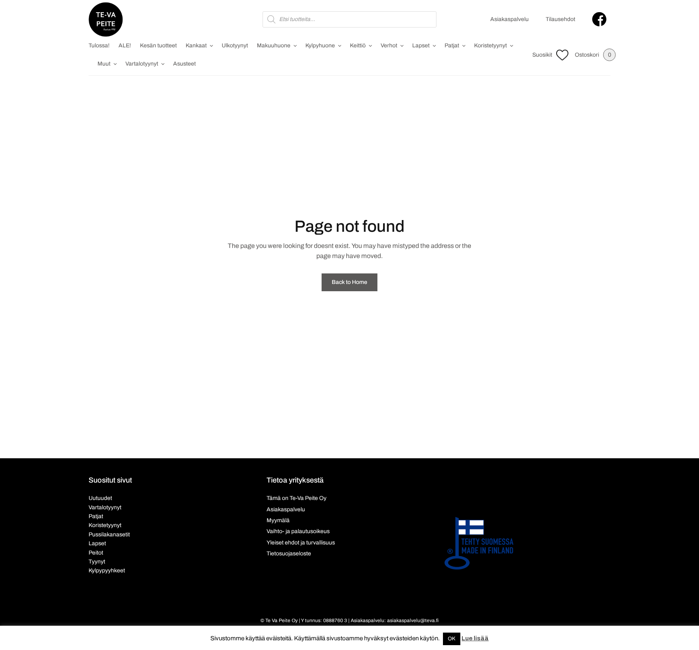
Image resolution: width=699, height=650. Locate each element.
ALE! (125, 45)
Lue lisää (475, 638)
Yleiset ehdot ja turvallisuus (301, 543)
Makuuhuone (273, 45)
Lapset (421, 45)
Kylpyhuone (320, 45)
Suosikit (542, 55)
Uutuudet (100, 498)
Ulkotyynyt (235, 45)
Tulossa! (99, 45)
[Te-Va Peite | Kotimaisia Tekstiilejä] (106, 19)
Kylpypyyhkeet (107, 570)
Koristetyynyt (490, 45)
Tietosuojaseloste (289, 553)
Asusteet (184, 64)
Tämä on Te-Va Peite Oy (296, 498)
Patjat (452, 45)
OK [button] (451, 639)
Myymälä (278, 520)
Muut (103, 64)
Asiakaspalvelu (509, 19)
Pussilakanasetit (109, 534)
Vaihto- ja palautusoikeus (298, 531)
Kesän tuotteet (158, 45)
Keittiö (358, 45)
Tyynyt (97, 562)
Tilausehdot (560, 19)
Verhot (389, 45)
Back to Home (349, 282)
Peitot (96, 553)
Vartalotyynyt (141, 64)
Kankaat (196, 45)
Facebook (599, 19)
